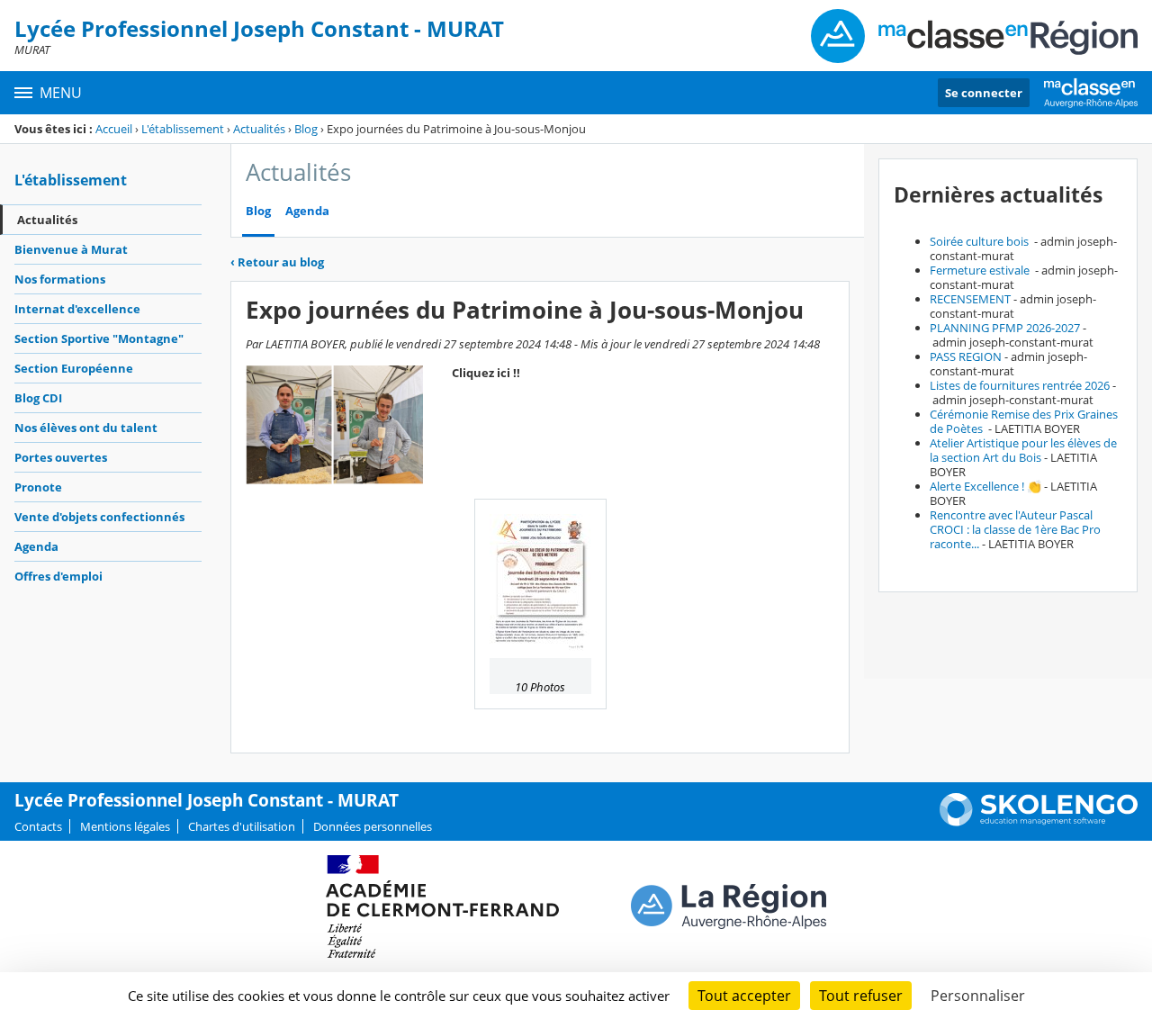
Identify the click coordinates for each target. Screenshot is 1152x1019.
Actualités (259, 129)
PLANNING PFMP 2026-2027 (1005, 328)
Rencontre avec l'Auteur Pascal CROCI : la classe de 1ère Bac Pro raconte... (1015, 529)
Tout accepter (744, 995)
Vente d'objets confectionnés (99, 517)
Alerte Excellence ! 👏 (985, 486)
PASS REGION (966, 356)
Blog (306, 129)
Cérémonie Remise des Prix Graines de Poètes (1024, 421)
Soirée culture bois (980, 241)
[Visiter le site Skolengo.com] (1039, 822)
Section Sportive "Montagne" (99, 338)
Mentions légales (125, 826)
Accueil (113, 129)
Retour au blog (277, 262)
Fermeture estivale (981, 270)
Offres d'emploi (58, 576)
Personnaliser (978, 995)
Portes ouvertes (60, 457)
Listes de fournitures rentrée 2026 (1020, 385)
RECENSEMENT (970, 299)
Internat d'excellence (77, 309)
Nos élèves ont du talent (86, 427)
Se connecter (983, 93)
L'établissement (182, 129)
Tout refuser (861, 995)
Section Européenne (73, 368)
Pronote (38, 487)
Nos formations (59, 279)
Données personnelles (372, 826)
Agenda (36, 546)
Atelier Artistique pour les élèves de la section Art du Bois (1023, 450)
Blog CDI (38, 398)
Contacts (38, 826)
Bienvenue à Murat (71, 249)
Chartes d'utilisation (241, 826)
